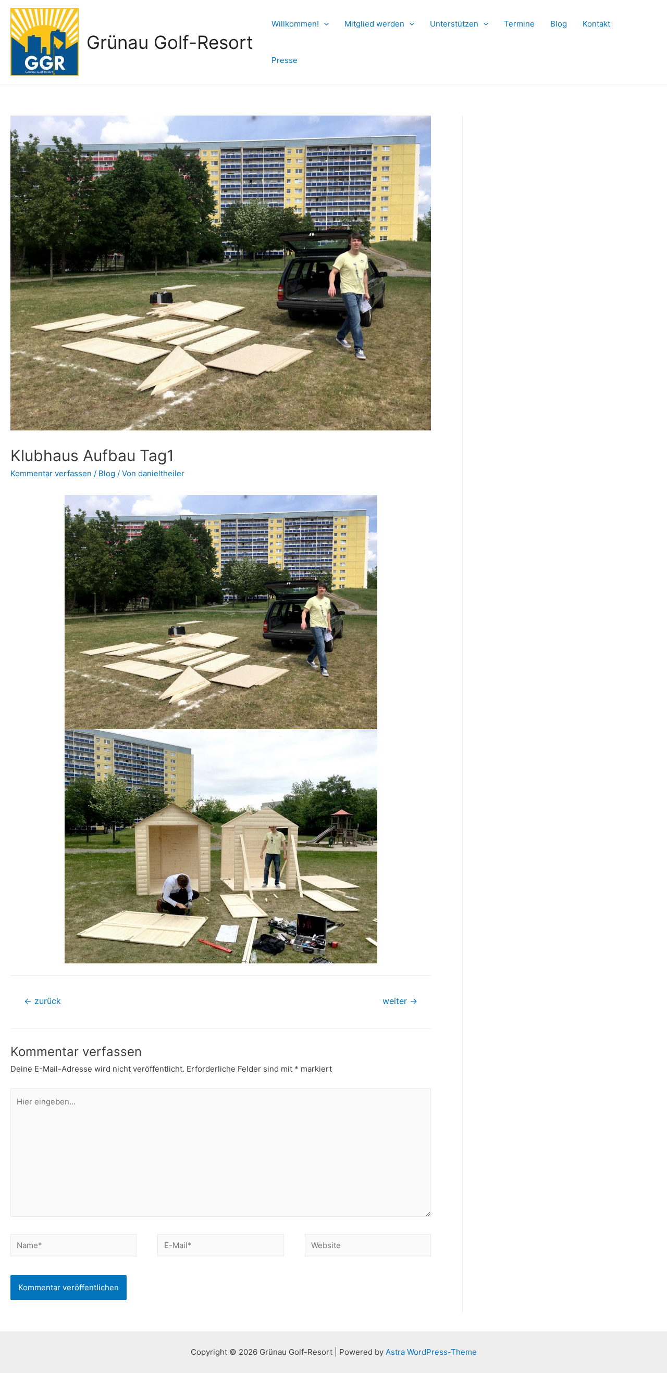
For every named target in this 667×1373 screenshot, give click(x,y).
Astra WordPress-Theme (431, 1352)
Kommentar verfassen (51, 473)
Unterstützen (454, 24)
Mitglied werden (374, 24)
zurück (42, 1001)
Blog (558, 24)
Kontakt (596, 24)
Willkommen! (295, 24)
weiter (399, 1001)
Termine (519, 24)
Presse (284, 60)
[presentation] (324, 24)
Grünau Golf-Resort (170, 42)
